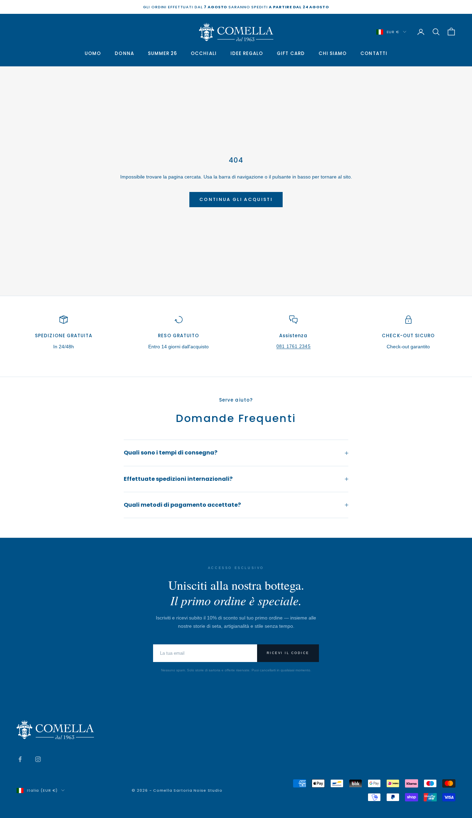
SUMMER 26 (162, 53)
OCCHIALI (203, 53)
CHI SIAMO (333, 53)
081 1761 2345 (293, 346)
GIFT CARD (291, 53)
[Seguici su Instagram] (38, 759)
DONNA (124, 53)
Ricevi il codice (288, 653)
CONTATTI (373, 53)
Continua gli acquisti (236, 199)
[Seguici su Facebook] (20, 759)
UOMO (93, 53)
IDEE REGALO (246, 53)
